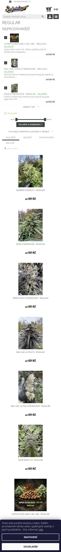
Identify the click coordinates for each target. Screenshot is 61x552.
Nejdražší (27, 137)
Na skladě (12, 113)
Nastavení (30, 537)
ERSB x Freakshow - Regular (25, 94)
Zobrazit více (29, 107)
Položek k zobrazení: (30, 124)
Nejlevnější (11, 137)
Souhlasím (31, 546)
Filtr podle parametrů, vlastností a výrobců (29, 131)
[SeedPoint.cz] (16, 9)
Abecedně (10, 143)
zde (41, 529)
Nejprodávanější (46, 137)
